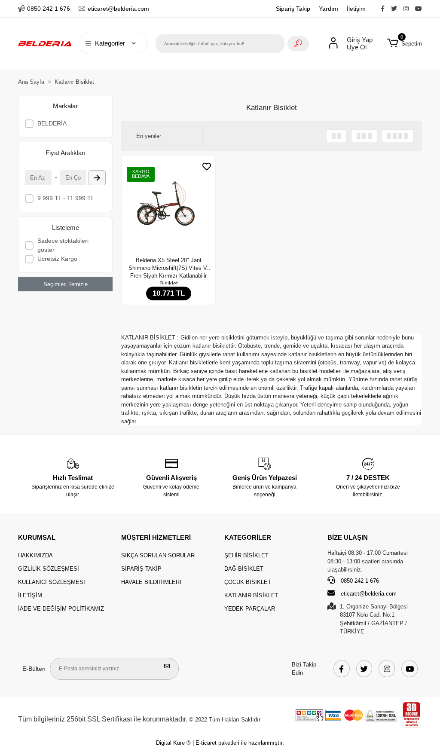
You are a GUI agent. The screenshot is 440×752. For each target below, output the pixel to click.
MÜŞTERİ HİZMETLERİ (156, 537)
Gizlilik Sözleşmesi (48, 569)
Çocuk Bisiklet (247, 582)
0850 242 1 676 (359, 581)
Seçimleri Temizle (65, 284)
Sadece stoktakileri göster (63, 245)
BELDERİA (52, 123)
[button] (404, 43)
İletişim (356, 8)
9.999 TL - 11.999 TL (66, 198)
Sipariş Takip (293, 8)
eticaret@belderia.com (369, 593)
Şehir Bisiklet (246, 555)
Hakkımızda (35, 555)
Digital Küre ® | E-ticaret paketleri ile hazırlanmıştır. (220, 743)
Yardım (328, 8)
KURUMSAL (36, 537)
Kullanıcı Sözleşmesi (51, 582)
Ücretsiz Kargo (57, 258)
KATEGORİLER (247, 537)
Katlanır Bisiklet (251, 595)
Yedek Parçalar (249, 608)
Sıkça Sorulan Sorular (158, 555)
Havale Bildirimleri (151, 582)
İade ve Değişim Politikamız (61, 608)
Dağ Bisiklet (243, 569)
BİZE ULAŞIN (347, 537)
